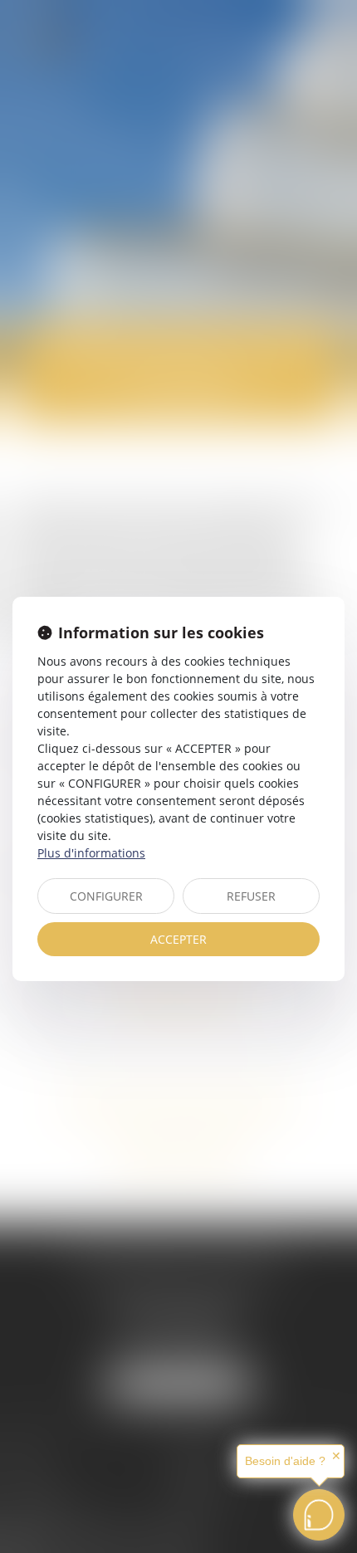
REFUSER (251, 896)
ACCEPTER (178, 939)
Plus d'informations (91, 853)
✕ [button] (336, 1456)
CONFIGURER (106, 896)
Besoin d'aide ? (285, 1461)
